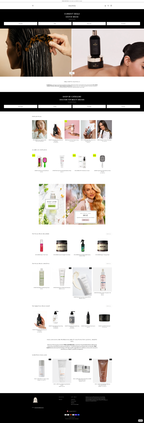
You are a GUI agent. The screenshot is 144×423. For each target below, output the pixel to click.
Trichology (89, 106)
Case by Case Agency (75, 418)
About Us (60, 399)
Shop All (51, 206)
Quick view (39, 137)
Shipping (72, 402)
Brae (55, 23)
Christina (21, 23)
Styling (54, 106)
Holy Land (89, 23)
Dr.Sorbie (123, 23)
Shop (71, 73)
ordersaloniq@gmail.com (39, 407)
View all (108, 233)
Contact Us (73, 399)
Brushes (123, 106)
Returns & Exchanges (75, 404)
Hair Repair (20, 106)
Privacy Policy (73, 401)
